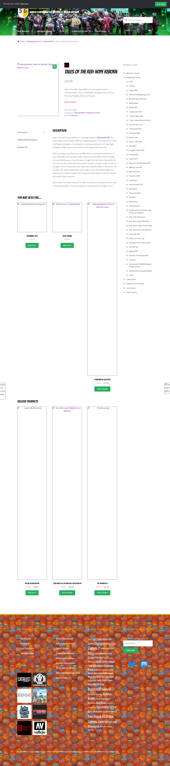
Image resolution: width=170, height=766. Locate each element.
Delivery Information (65, 658)
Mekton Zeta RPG (135, 167)
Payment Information (65, 653)
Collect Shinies (62, 648)
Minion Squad (99, 673)
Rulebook (94, 689)
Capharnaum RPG (135, 112)
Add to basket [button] (102, 389)
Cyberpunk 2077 (107, 648)
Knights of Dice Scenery (135, 284)
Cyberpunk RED (103, 137)
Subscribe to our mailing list (134, 638)
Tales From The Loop (136, 238)
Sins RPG (132, 197)
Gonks (97, 661)
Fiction (91, 657)
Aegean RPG (133, 90)
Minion (90, 673)
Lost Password (27, 648)
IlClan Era (92, 669)
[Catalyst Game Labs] (24, 680)
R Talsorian (74, 115)
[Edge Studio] (24, 696)
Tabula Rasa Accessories (103, 711)
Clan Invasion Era (104, 643)
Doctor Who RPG (135, 142)
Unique (109, 726)
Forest (91, 661)
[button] (55, 66)
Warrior (91, 730)
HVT (112, 666)
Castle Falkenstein (136, 116)
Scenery (106, 689)
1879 (131, 82)
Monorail (109, 673)
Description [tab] (22, 132)
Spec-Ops (99, 694)
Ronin (96, 684)
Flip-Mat (99, 657)
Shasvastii (91, 694)
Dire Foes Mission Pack (103, 653)
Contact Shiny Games (65, 663)
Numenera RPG (134, 176)
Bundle (89, 639)
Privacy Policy (62, 677)
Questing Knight (92, 680)
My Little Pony (134, 172)
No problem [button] (161, 4)
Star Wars (101, 702)
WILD (131, 275)
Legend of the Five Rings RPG (139, 163)
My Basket (25, 643)
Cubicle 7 (94, 648)
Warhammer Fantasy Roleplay (140, 271)
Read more (32, 245)
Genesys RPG (134, 154)
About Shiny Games (64, 638)
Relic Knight (102, 680)
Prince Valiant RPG (136, 184)
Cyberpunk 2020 (135, 129)
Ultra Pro (103, 726)
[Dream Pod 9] (40, 680)
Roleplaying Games (34, 41)
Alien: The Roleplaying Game (139, 95)
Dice (91, 653)
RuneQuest (133, 189)
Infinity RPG (133, 159)
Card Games (100, 31)
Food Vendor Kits (107, 658)
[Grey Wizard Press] (40, 696)
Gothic (105, 661)
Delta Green (133, 137)
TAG (115, 712)
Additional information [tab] (27, 140)
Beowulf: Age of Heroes (137, 99)
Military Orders (109, 670)
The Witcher (133, 247)
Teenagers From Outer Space (140, 243)
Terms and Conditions (65, 668)
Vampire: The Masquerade (138, 255)
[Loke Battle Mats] (24, 712)
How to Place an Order (66, 643)
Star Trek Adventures (137, 217)
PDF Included (107, 676)
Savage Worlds (135, 193)
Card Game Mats (100, 639)
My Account (26, 638)
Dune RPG (132, 146)
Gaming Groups (27, 653)
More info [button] (24, 4)
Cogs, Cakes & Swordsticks (139, 120)
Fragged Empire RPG (136, 150)
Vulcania (132, 260)
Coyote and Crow (135, 124)
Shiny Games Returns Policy (68, 672)
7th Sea (132, 86)
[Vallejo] (40, 728)
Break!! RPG (133, 107)
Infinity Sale (101, 670)
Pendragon (133, 180)
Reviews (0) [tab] (22, 147)
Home (22, 41)
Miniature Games (44, 31)
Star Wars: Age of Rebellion (139, 221)
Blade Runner (134, 103)
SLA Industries (134, 206)
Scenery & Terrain (80, 31)
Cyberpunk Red (48, 41)
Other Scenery (131, 292)
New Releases (23, 31)
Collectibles (130, 279)
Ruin (102, 684)
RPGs (62, 31)
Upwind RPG (133, 251)
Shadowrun (133, 201)
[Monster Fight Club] (40, 712)
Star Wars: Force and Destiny (140, 230)
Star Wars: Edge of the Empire (140, 225)
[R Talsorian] (24, 728)
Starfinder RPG (134, 234)
